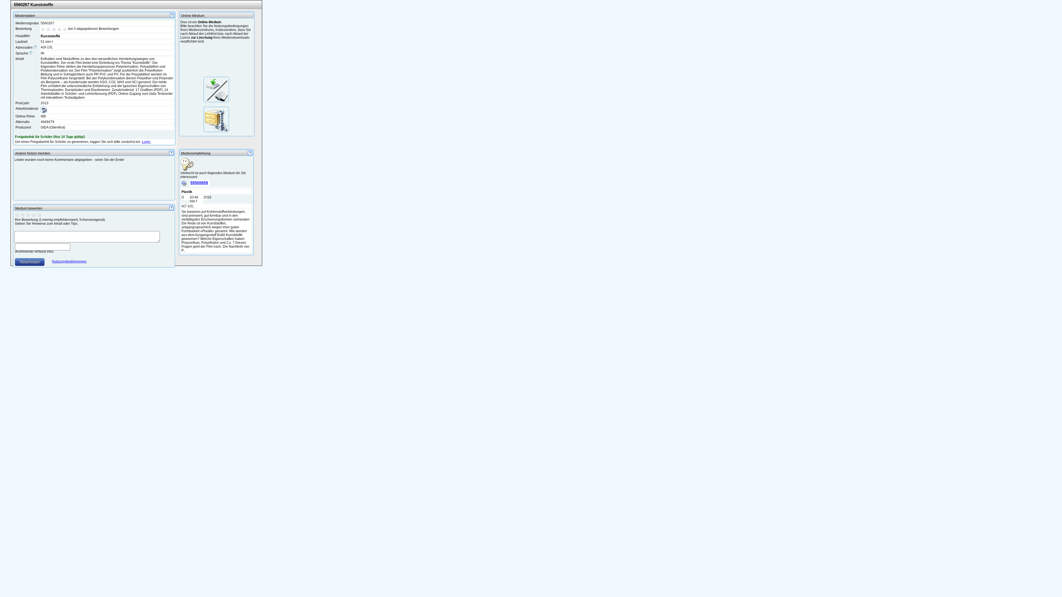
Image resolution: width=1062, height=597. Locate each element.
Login (146, 142)
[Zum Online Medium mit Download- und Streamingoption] (216, 89)
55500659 (199, 182)
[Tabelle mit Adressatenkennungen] (35, 47)
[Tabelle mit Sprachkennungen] (30, 53)
